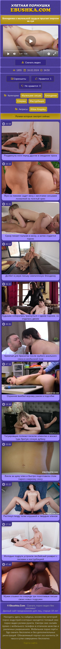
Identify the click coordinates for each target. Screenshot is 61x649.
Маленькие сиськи (31, 95)
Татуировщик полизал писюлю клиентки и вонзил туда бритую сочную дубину (30, 437)
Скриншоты (20, 78)
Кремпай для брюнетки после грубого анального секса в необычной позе (30, 357)
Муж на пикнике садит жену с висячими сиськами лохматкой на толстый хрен (30, 197)
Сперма (21, 101)
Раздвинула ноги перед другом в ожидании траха (30, 155)
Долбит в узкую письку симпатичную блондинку (30, 275)
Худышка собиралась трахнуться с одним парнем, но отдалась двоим (30, 317)
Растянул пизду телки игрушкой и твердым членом (30, 516)
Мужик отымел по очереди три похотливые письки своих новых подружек (30, 598)
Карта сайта (30, 643)
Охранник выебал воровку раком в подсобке (30, 396)
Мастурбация (37, 101)
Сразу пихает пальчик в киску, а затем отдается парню (30, 237)
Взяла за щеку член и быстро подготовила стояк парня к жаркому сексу (30, 477)
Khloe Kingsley (38, 109)
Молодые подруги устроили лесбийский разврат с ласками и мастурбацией (30, 557)
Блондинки (51, 95)
